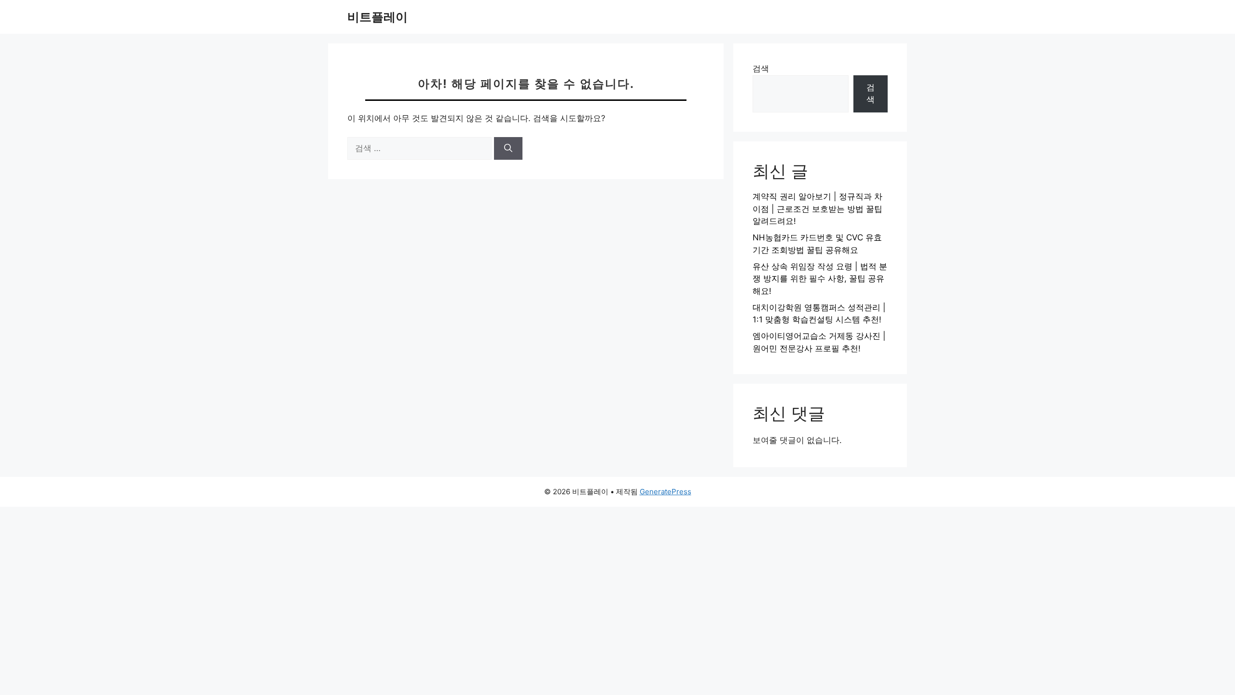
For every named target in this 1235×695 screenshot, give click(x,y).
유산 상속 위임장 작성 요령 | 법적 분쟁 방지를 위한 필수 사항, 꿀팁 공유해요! (820, 279)
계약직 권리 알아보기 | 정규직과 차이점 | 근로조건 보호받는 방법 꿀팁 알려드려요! (817, 209)
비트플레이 (377, 17)
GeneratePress (665, 491)
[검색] (508, 148)
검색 (761, 68)
